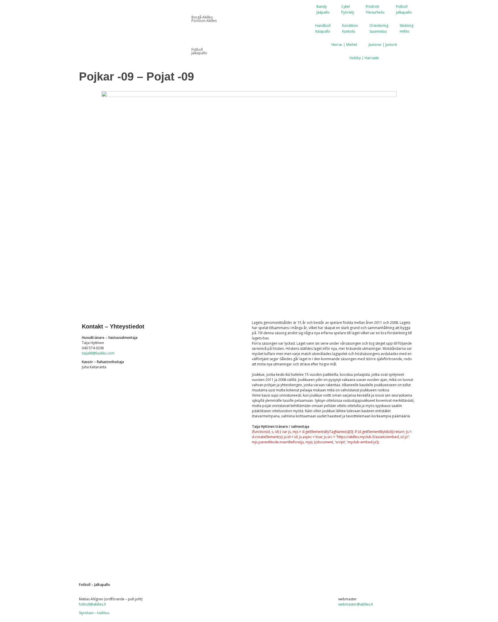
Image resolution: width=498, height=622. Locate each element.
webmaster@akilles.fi (355, 604)
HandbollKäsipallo (323, 28)
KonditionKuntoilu (350, 28)
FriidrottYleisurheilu (375, 9)
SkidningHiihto (406, 28)
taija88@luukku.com (98, 353)
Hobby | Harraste (364, 57)
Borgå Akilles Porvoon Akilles (204, 19)
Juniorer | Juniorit (383, 44)
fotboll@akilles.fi (92, 604)
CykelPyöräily (347, 9)
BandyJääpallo (323, 9)
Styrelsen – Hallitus (94, 612)
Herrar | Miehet (344, 44)
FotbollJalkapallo (404, 9)
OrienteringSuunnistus (378, 28)
